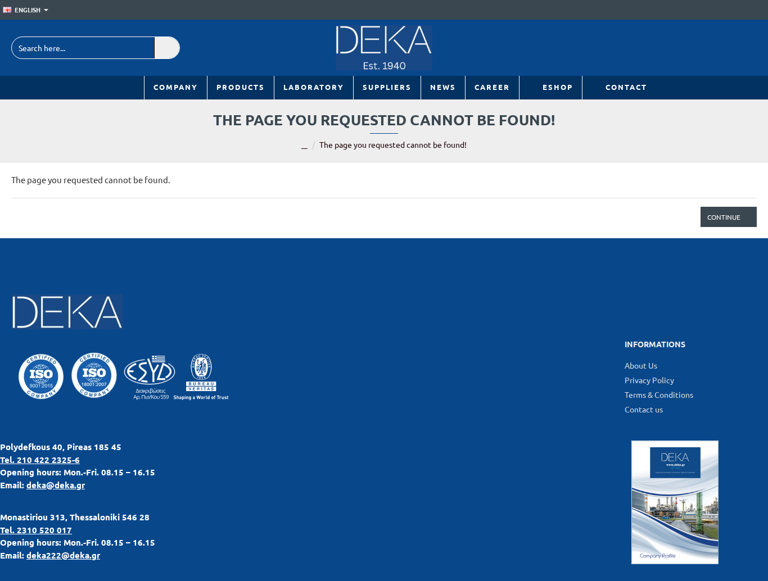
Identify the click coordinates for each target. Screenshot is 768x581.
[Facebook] (718, 48)
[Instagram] (744, 48)
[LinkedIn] (693, 48)
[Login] (743, 10)
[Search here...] (166, 47)
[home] (304, 145)
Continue (723, 216)
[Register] (760, 10)
